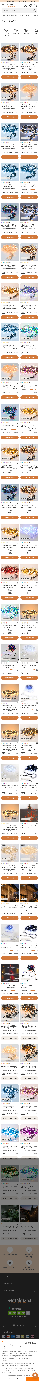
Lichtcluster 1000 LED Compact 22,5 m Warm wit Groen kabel (28, 66)
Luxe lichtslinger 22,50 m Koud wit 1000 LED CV (28, 186)
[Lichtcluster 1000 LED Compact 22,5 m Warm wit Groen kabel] (29, 52)
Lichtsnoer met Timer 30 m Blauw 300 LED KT (9, 947)
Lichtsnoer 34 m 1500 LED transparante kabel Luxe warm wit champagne (8, 868)
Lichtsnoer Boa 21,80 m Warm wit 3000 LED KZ (28, 1027)
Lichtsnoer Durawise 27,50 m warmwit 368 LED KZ (9, 1227)
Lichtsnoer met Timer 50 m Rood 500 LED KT (28, 826)
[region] (19, 16)
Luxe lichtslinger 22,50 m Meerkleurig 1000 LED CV (9, 506)
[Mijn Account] (25, 6)
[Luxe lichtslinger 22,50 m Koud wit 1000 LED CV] (29, 172)
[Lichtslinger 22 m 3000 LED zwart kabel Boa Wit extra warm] (29, 1053)
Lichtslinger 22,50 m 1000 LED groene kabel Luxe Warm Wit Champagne (9, 747)
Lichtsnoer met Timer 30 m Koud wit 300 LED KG (28, 947)
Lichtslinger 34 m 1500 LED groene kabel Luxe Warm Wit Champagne (28, 627)
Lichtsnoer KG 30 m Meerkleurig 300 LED (27, 987)
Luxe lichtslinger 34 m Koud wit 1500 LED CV (8, 145)
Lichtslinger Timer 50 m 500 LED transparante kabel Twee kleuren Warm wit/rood (9, 988)
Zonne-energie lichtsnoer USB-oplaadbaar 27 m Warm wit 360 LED (28, 1228)
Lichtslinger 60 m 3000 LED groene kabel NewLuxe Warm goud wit (9, 306)
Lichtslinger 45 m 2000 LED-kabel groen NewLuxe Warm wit (8, 106)
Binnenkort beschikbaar (9, 1030)
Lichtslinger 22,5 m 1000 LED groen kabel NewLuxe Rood (9, 587)
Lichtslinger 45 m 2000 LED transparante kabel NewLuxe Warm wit (28, 106)
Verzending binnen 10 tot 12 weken (10, 69)
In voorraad (23, 189)
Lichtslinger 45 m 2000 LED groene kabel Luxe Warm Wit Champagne (9, 707)
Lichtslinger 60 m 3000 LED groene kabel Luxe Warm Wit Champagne (9, 827)
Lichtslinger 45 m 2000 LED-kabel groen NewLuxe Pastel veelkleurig (28, 1188)
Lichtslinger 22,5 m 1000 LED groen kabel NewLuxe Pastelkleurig (9, 627)
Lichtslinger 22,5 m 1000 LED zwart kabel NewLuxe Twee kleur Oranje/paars (28, 1108)
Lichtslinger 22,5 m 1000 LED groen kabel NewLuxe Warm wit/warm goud (29, 588)
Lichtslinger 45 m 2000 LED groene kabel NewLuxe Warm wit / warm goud (8, 467)
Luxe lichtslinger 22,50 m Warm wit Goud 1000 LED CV (29, 467)
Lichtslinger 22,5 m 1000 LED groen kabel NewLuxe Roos (28, 1147)
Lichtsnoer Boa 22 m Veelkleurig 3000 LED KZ (9, 426)
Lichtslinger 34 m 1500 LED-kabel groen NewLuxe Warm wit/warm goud (29, 427)
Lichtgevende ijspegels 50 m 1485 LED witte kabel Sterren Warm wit (9, 907)
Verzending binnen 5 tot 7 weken (10, 910)
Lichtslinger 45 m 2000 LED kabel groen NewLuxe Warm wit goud (29, 747)
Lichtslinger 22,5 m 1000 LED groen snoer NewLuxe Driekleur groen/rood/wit (9, 1188)
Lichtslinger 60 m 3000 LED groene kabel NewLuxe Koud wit (9, 346)
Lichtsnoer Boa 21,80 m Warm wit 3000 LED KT (9, 1067)
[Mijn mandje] (35, 6)
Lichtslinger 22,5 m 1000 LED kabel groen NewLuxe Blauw (9, 1147)
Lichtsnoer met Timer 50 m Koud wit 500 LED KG (28, 786)
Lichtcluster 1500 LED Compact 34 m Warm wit (9, 65)
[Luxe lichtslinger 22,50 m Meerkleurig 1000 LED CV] (10, 492)
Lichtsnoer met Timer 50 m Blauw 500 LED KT (28, 706)
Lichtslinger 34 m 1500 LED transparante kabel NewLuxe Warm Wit (8, 387)
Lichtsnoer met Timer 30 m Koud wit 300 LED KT (9, 786)
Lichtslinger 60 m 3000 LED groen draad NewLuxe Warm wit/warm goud (9, 548)
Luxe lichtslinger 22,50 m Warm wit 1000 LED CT (9, 266)
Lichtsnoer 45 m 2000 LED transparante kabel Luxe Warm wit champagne (28, 868)
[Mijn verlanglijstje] (30, 6)
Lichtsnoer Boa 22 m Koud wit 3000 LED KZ (8, 1107)
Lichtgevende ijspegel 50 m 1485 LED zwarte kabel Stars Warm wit (28, 907)
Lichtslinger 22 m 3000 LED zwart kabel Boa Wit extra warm (28, 1067)
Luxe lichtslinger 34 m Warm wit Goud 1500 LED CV (29, 507)
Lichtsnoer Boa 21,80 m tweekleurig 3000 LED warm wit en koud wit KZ (9, 1027)
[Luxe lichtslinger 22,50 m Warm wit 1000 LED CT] (10, 252)
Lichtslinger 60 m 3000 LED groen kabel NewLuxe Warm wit (28, 266)
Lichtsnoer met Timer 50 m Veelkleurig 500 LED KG (9, 667)
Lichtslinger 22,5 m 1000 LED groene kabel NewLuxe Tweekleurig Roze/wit (28, 387)
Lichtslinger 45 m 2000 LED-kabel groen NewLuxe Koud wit (8, 186)
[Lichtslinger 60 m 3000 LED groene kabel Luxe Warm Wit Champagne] (10, 813)
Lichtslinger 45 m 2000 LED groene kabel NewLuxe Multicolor (28, 306)
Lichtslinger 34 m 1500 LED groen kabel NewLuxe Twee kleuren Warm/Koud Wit (28, 227)
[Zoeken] (34, 10)
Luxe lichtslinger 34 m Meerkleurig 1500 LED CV (9, 226)
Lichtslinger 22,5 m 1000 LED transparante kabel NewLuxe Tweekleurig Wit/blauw (28, 548)
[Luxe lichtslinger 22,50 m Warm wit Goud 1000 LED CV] (29, 452)
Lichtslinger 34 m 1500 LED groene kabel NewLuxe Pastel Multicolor (27, 347)
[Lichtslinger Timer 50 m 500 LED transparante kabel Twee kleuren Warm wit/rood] (10, 973)
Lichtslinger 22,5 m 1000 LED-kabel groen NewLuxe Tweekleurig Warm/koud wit (28, 147)
